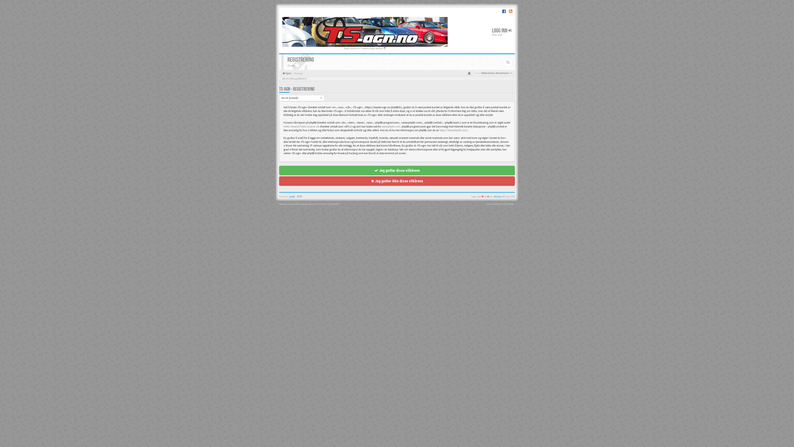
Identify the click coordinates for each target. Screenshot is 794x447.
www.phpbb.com (391, 126)
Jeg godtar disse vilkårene (399, 170)
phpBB (292, 196)
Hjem (288, 73)
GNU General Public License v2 (301, 126)
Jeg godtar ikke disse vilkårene (398, 181)
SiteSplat (497, 196)
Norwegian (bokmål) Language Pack (296, 204)
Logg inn (500, 30)
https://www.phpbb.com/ (454, 130)
